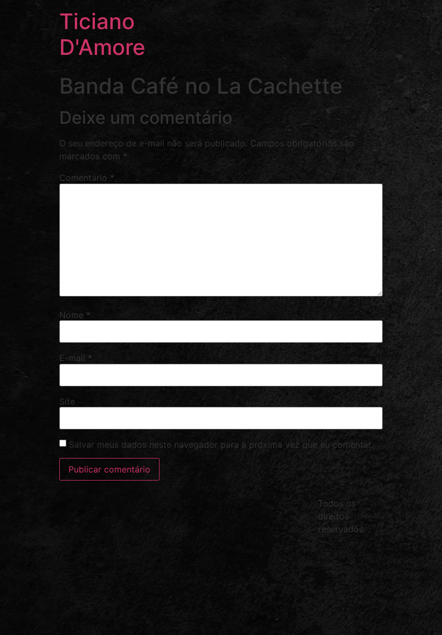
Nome (75, 315)
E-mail (75, 358)
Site (67, 401)
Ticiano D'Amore (102, 34)
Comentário (86, 177)
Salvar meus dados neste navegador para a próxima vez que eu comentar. (221, 444)
